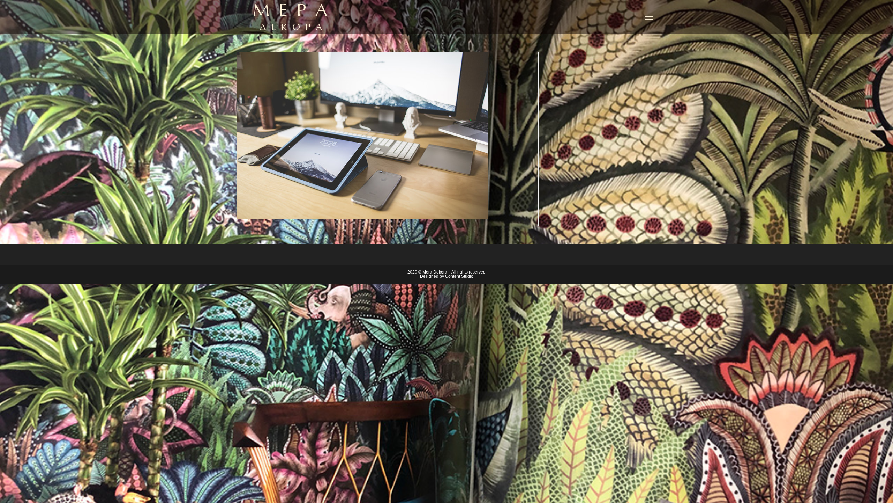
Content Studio (459, 276)
